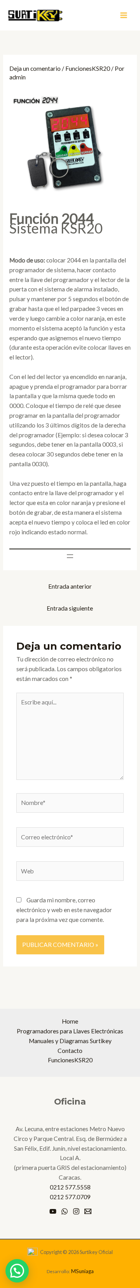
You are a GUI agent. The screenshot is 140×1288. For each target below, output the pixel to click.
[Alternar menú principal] (124, 15)
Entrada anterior (70, 586)
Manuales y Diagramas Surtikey (70, 1040)
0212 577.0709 (70, 1196)
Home (70, 1021)
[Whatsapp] (64, 1211)
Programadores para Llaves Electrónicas (70, 1031)
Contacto (70, 1050)
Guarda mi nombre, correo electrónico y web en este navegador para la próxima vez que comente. (64, 909)
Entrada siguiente (70, 608)
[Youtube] (52, 1211)
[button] (17, 1271)
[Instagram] (76, 1211)
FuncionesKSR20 (87, 68)
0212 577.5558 (70, 1187)
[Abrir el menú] (70, 556)
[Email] (87, 1211)
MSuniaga (82, 1271)
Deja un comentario (35, 68)
